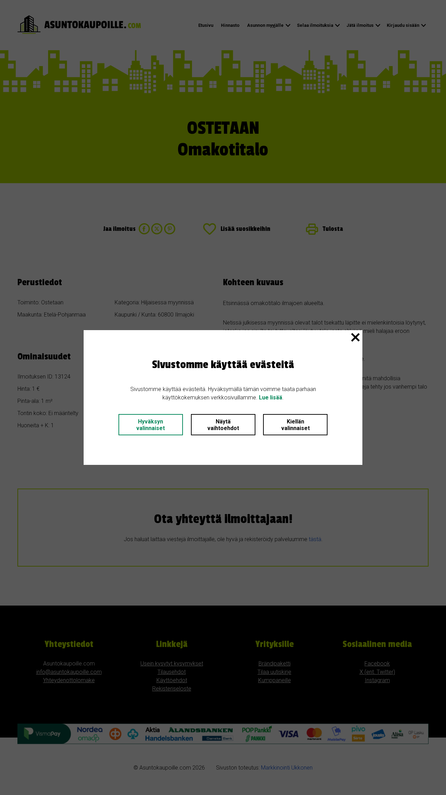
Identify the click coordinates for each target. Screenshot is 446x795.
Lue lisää (270, 397)
